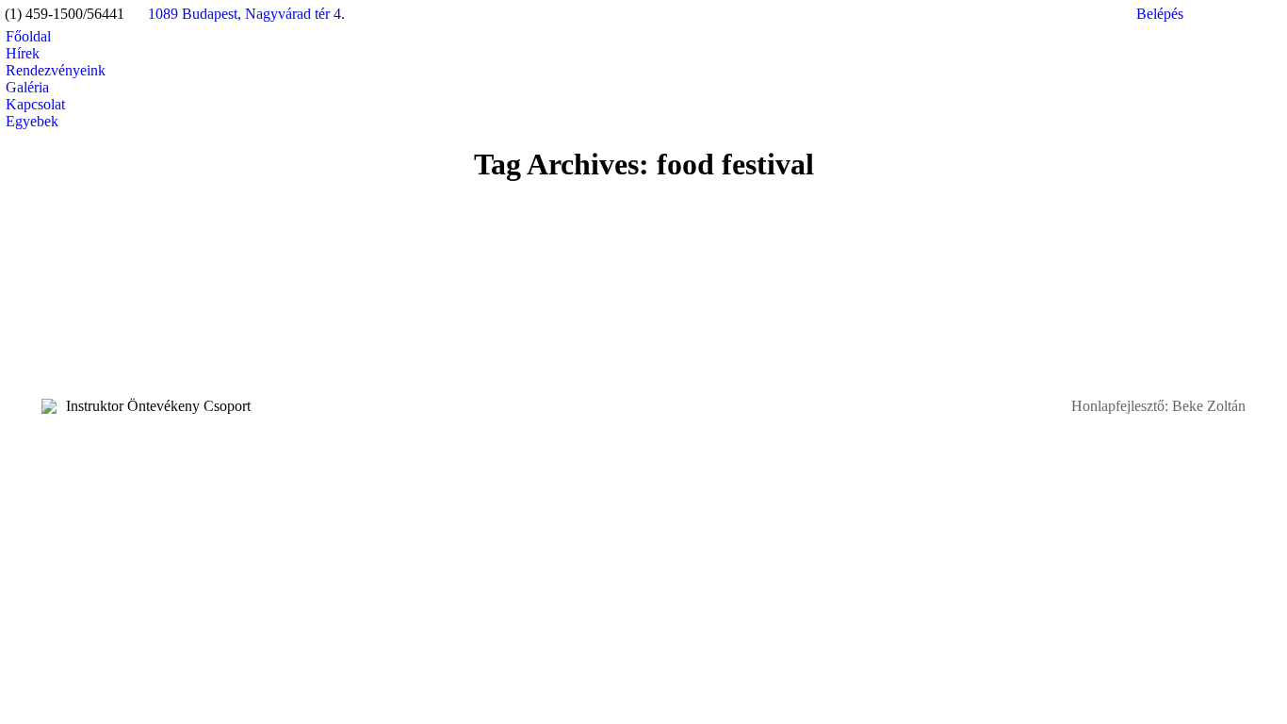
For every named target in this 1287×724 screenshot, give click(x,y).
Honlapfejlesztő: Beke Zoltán (1158, 406)
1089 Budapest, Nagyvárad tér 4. (246, 14)
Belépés (1159, 14)
